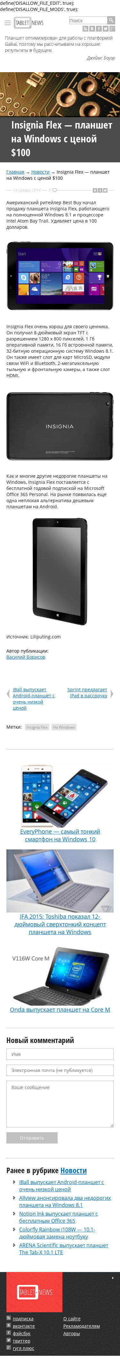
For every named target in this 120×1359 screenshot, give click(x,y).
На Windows (64, 727)
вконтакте (24, 1326)
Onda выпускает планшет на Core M (60, 1009)
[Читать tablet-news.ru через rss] (85, 29)
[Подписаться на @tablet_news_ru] (105, 29)
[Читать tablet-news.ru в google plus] (112, 29)
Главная (15, 172)
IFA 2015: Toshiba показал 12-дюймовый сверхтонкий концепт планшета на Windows (60, 924)
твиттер (21, 1341)
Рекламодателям (81, 1326)
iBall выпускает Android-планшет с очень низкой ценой (34, 698)
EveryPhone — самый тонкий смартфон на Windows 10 (60, 835)
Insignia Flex (37, 727)
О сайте (72, 1319)
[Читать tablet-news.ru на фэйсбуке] (99, 29)
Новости (40, 172)
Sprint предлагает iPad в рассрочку (87, 692)
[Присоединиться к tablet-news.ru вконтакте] (92, 29)
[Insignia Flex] (60, 314)
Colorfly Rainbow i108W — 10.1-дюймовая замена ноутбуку (57, 1233)
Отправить (32, 1138)
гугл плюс (23, 1348)
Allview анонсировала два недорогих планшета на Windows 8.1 (65, 1201)
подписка (23, 1319)
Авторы (71, 1333)
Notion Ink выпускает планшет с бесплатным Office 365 (58, 1217)
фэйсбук (21, 1333)
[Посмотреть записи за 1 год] (113, 1278)
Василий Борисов (25, 657)
